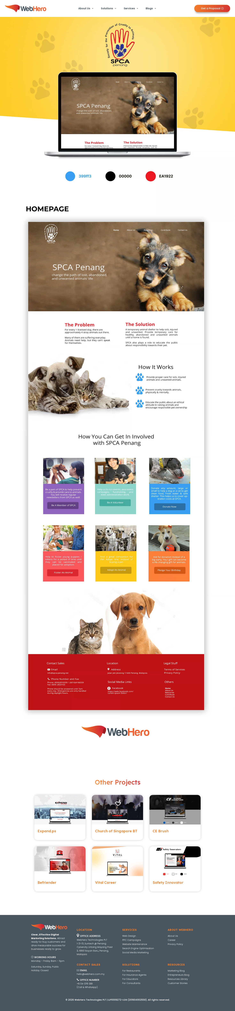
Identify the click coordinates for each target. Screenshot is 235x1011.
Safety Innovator (168, 882)
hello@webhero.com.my (91, 974)
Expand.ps (47, 831)
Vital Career (105, 882)
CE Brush (161, 831)
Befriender (47, 882)
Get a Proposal (210, 8)
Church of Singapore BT (116, 831)
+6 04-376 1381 (85, 983)
